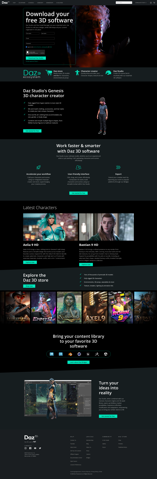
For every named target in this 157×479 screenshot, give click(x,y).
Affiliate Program (74, 454)
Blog (87, 444)
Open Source (73, 461)
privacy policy (45, 47)
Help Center (73, 447)
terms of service (37, 47)
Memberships (49, 2)
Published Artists (122, 447)
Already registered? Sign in (32, 61)
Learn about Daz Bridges (78, 362)
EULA (50, 47)
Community (40, 2)
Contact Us (73, 440)
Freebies (120, 444)
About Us (88, 447)
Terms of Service (86, 471)
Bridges (88, 457)
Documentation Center (76, 457)
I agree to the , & (39, 47)
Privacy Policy (95, 471)
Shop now (29, 286)
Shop (14, 2)
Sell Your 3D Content (75, 451)
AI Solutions (59, 2)
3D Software (22, 2)
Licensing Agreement (75, 471)
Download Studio (140, 2)
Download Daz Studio (35, 58)
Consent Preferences (75, 465)
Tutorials (72, 444)
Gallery (104, 444)
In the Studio (105, 440)
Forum (104, 447)
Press (87, 451)
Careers (88, 454)
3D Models (31, 2)
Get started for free (32, 131)
